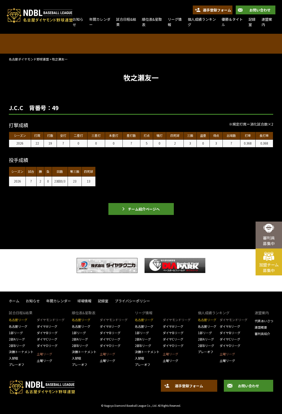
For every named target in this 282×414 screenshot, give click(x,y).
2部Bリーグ (17, 345)
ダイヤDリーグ (47, 345)
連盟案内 (267, 22)
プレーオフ (16, 364)
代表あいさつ (264, 321)
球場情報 (84, 300)
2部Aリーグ (17, 339)
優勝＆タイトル (232, 22)
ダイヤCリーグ (47, 339)
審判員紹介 (262, 333)
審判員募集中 (269, 240)
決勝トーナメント (21, 352)
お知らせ (33, 300)
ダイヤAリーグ (47, 326)
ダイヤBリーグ (47, 333)
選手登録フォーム (217, 10)
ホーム (14, 300)
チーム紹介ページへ (144, 209)
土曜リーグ (44, 360)
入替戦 (13, 358)
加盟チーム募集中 (269, 267)
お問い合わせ (260, 10)
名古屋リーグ (18, 326)
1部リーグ (16, 333)
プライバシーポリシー (132, 300)
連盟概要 (261, 327)
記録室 (252, 22)
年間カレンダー (99, 22)
